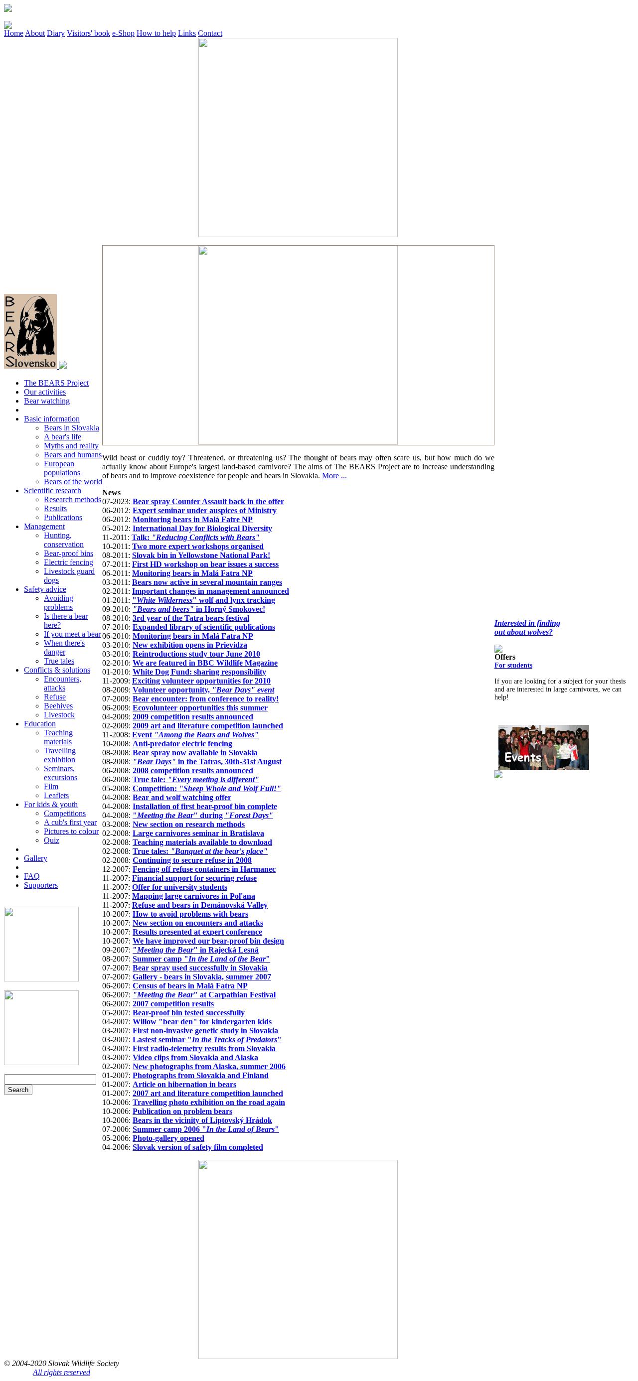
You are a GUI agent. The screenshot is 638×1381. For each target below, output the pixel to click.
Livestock (59, 714)
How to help (156, 33)
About (35, 33)
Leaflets (56, 795)
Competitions (65, 813)
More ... (334, 475)
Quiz (51, 840)
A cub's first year (70, 822)
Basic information (52, 418)
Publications (63, 517)
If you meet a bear (72, 634)
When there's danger (64, 647)
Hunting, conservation (64, 540)
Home (13, 33)
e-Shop (123, 33)
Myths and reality (71, 445)
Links (187, 33)
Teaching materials (58, 737)
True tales (59, 661)
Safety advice (45, 589)
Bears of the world (73, 481)
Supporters (41, 885)
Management (44, 526)
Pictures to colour (71, 831)
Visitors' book (88, 33)
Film (51, 786)
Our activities (45, 392)
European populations (62, 468)
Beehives (58, 705)
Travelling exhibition (60, 755)
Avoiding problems (58, 602)
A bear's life (62, 436)
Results (55, 508)
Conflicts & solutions (57, 670)
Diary (56, 33)
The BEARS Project (56, 383)
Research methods (72, 499)
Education (40, 723)
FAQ (32, 876)
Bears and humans (73, 454)
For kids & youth (51, 804)
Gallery (35, 858)
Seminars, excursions (60, 773)
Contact (210, 33)
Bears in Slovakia (71, 427)
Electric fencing (68, 562)
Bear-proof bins (68, 553)
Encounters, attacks (62, 683)
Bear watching (47, 401)
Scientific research (52, 490)
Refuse (55, 696)
